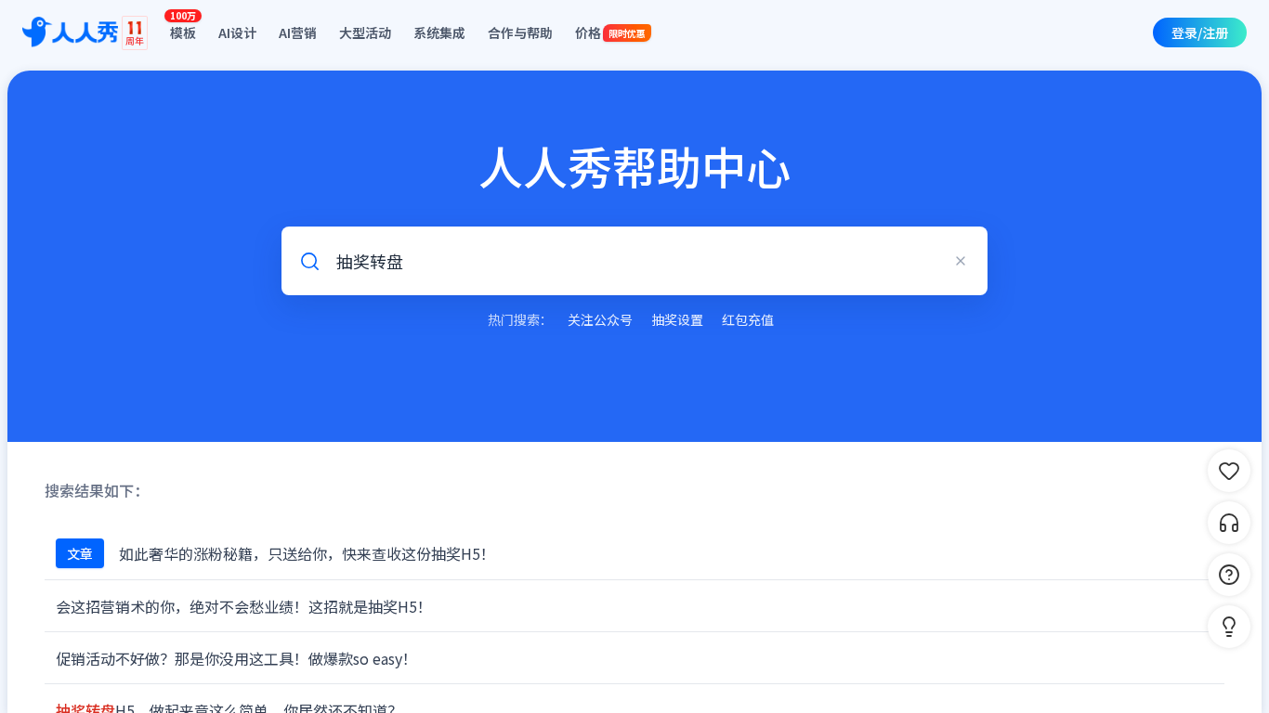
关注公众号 (600, 319)
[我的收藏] (1229, 470)
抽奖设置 (677, 319)
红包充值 (748, 319)
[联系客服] (1229, 522)
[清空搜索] (960, 260)
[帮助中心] (1229, 574)
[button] (1229, 626)
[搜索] (309, 260)
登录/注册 (1199, 32)
